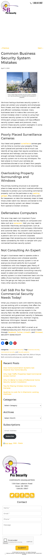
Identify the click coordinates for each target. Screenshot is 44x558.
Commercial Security (16, 349)
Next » (40, 48)
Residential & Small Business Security (23, 26)
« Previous (5, 48)
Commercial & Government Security (22, 31)
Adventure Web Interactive (34, 553)
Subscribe (10, 436)
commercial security (8, 352)
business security (33, 349)
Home (7, 16)
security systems (23, 352)
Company (9, 21)
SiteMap (24, 554)
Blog (7, 35)
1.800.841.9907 (22, 488)
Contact (9, 40)
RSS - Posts (18, 443)
